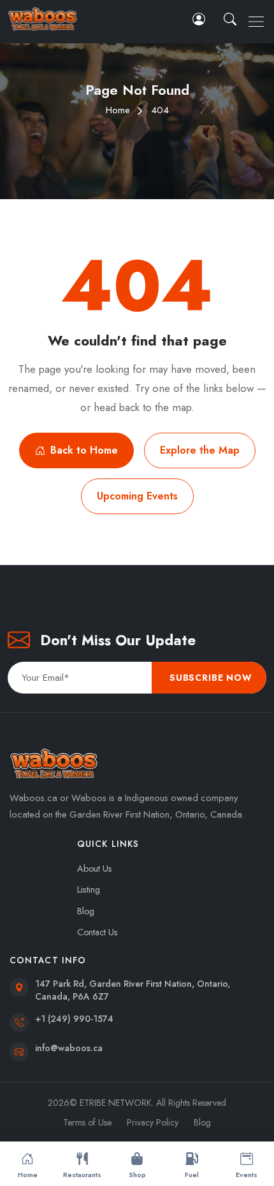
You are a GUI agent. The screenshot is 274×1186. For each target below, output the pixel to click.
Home (118, 110)
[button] (231, 18)
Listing (88, 889)
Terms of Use (87, 1122)
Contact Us (97, 932)
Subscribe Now (210, 677)
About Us (94, 868)
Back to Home (84, 450)
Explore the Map (200, 450)
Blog (85, 911)
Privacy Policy (152, 1122)
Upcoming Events (137, 496)
